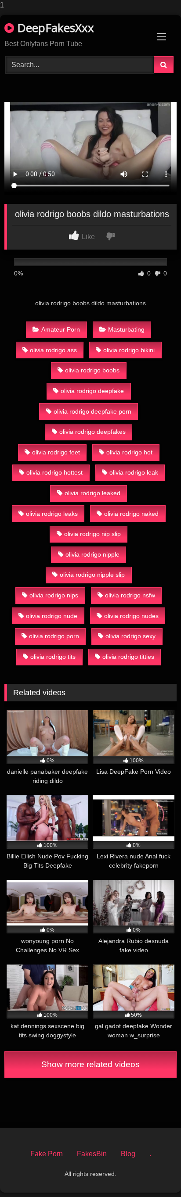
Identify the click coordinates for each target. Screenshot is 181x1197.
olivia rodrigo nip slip (92, 533)
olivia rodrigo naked (131, 513)
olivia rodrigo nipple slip (92, 574)
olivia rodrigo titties (128, 656)
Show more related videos (90, 1064)
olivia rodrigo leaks (52, 513)
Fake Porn (46, 1154)
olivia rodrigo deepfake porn (92, 411)
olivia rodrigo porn (54, 636)
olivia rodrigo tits (53, 656)
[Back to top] (153, 1172)
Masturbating (126, 329)
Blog (128, 1154)
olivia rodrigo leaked (92, 493)
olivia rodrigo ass (53, 350)
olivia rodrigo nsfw (130, 595)
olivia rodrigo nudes (131, 615)
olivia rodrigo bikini (129, 350)
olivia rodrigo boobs (92, 370)
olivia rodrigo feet (56, 452)
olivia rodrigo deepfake (92, 390)
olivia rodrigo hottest (54, 472)
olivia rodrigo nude (51, 615)
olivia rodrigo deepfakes (92, 431)
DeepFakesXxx (54, 28)
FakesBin (92, 1154)
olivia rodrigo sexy (130, 636)
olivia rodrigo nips (53, 595)
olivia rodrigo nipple (92, 554)
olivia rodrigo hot (129, 452)
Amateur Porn (60, 329)
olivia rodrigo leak (133, 472)
